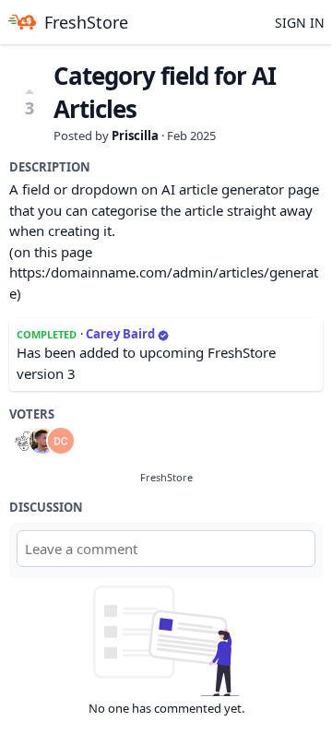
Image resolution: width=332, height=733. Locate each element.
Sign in (300, 22)
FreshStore (166, 477)
